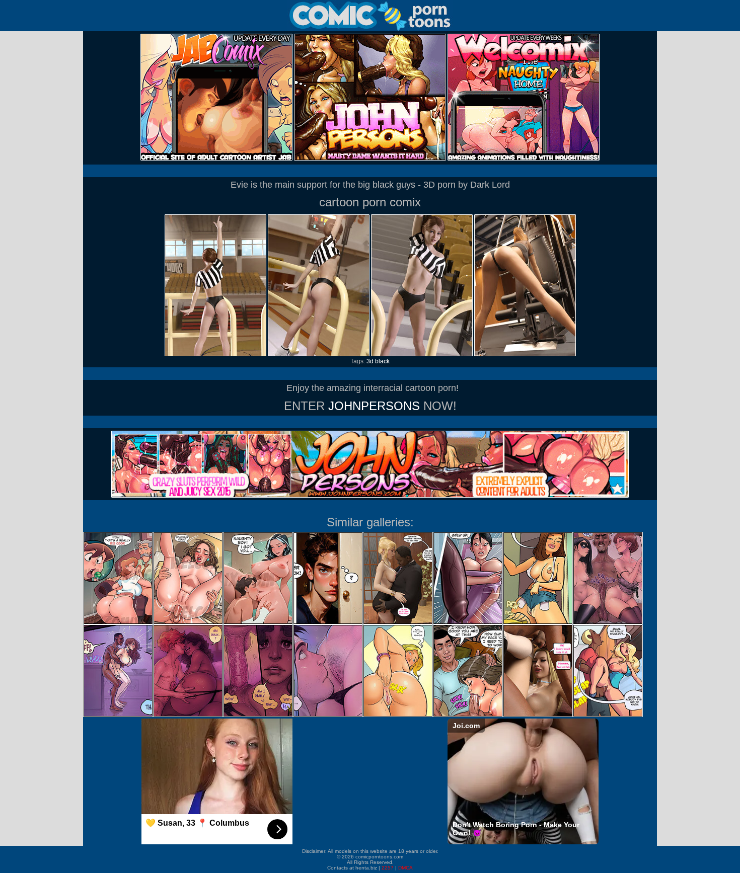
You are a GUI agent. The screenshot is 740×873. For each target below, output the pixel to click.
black (382, 361)
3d (370, 361)
